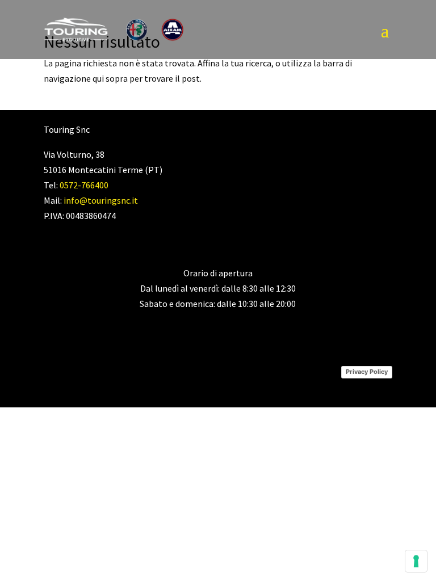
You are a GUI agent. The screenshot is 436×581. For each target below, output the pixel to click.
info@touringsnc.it (101, 200)
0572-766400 (84, 185)
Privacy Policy (367, 372)
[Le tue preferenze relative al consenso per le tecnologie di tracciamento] (416, 561)
